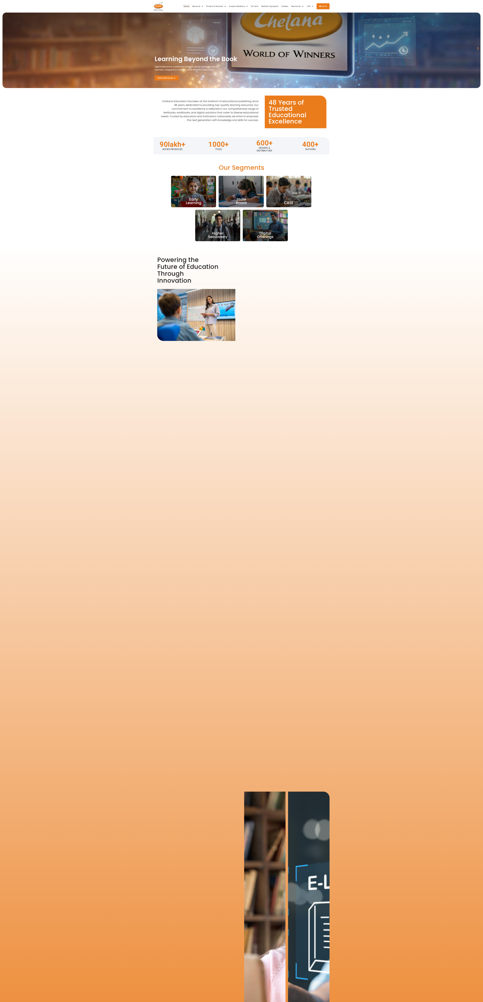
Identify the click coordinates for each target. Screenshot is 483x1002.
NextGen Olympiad (269, 6)
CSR (308, 6)
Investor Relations (237, 6)
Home (186, 6)
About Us (196, 6)
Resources (296, 6)
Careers (284, 6)
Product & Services (214, 6)
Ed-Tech (254, 6)
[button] (478, 48)
